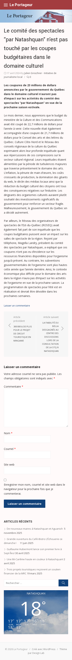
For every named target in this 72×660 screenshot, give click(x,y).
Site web (9, 464)
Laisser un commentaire (17, 305)
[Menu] (6, 5)
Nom (8, 433)
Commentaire (13, 386)
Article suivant (50, 333)
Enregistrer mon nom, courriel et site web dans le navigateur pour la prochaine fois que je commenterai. (34, 489)
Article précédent (22, 328)
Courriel (10, 449)
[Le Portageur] (36, 16)
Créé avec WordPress (43, 649)
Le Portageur (21, 4)
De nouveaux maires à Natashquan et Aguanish (35, 528)
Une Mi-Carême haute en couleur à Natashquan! (35, 559)
